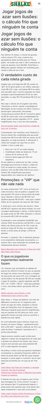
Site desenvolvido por (14, 402)
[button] (39, 3)
